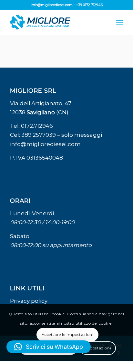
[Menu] (119, 22)
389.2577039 (38, 135)
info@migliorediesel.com (52, 5)
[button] (48, 346)
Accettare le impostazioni (68, 334)
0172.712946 (37, 126)
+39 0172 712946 (89, 5)
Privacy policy (28, 301)
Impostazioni (97, 348)
